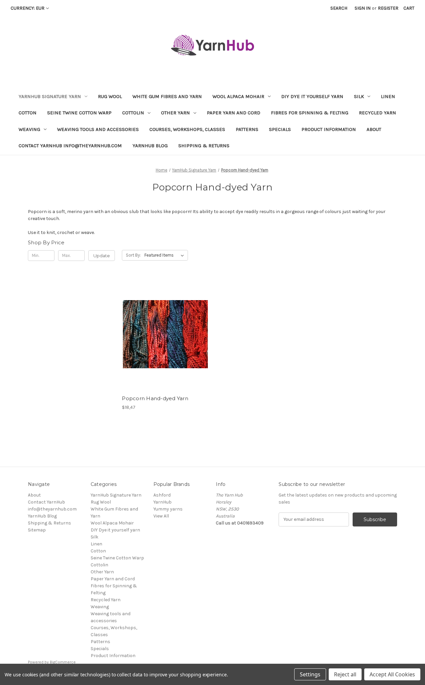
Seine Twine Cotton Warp (79, 113)
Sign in (363, 8)
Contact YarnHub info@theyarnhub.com (70, 146)
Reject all (345, 674)
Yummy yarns (168, 509)
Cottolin (133, 113)
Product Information (328, 129)
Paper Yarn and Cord (233, 113)
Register (388, 8)
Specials (280, 129)
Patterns (247, 129)
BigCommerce (63, 662)
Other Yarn (175, 113)
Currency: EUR (27, 8)
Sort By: (133, 255)
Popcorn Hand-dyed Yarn (155, 398)
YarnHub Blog (150, 146)
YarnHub (162, 502)
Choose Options (165, 340)
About (374, 129)
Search (338, 8)
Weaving (29, 129)
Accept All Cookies (392, 674)
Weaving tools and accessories (98, 129)
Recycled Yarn (377, 113)
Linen (388, 96)
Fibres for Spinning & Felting (309, 113)
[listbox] (165, 255)
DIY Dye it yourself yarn (312, 96)
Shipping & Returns (203, 146)
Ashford (162, 495)
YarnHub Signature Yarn (50, 96)
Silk (359, 96)
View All (161, 516)
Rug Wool (110, 96)
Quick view (160, 328)
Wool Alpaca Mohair (238, 96)
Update (101, 255)
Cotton (28, 113)
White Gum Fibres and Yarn (167, 96)
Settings (310, 674)
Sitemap (37, 530)
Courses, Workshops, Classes (187, 129)
